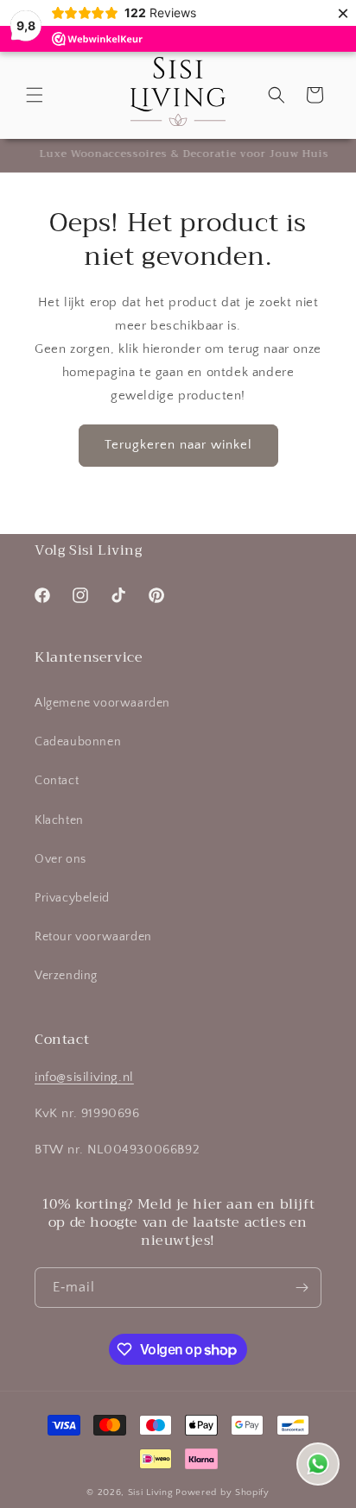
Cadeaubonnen (78, 742)
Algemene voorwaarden (102, 703)
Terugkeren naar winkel (178, 444)
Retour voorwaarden (93, 937)
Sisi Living (151, 1492)
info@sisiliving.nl (84, 1077)
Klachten (59, 820)
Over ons (60, 859)
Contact (57, 781)
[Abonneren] (302, 1287)
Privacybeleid (72, 898)
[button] (35, 95)
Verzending (66, 976)
